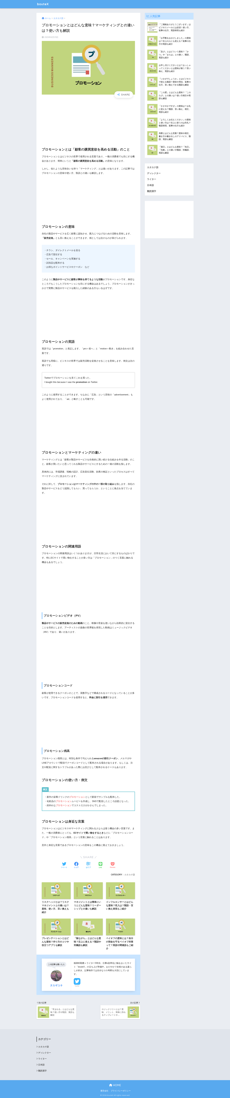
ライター (151, 179)
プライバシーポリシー (121, 1091)
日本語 (150, 185)
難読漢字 (151, 191)
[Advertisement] (88, 120)
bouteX (43, 4)
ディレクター (154, 173)
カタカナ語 (129, 874)
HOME (116, 1085)
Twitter (77, 986)
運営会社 (104, 1091)
